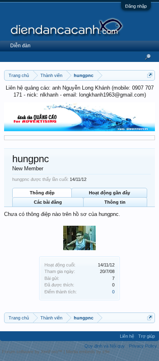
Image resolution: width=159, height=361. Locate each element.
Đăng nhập (136, 6)
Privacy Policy (143, 345)
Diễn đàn (20, 45)
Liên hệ (127, 336)
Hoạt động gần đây (109, 192)
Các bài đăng (48, 202)
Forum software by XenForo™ (33, 351)
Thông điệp (42, 192)
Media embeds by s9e (88, 351)
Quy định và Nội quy (104, 345)
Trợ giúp (146, 336)
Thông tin (115, 202)
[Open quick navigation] (149, 75)
